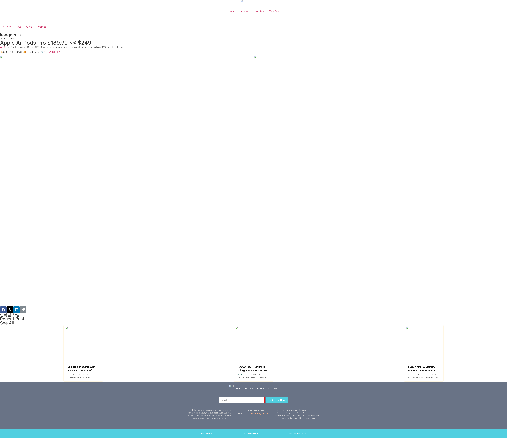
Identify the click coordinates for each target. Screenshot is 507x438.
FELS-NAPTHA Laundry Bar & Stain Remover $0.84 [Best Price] (424, 370)
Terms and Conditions (297, 433)
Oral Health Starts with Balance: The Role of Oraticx (81, 370)
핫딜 (19, 26)
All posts (7, 26)
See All (7, 323)
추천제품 (42, 26)
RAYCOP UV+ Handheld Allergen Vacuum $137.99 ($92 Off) (252, 370)
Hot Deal (244, 11)
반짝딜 (29, 26)
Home (231, 11)
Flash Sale (259, 11)
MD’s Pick (274, 11)
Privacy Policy (206, 433)
